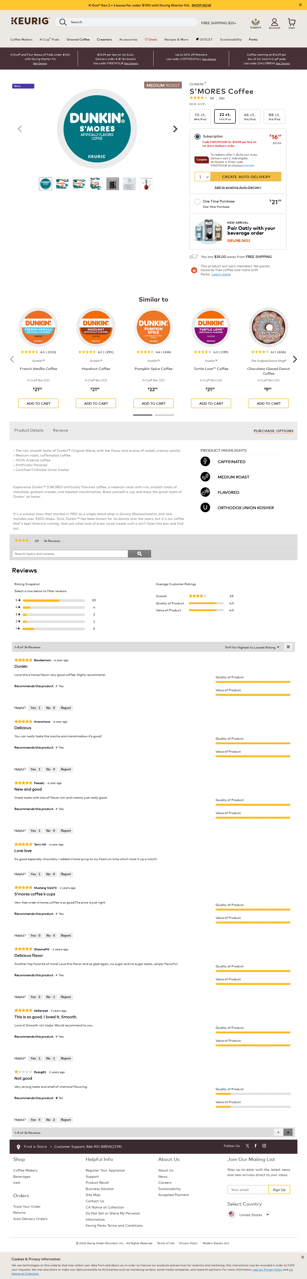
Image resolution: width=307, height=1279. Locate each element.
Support (92, 1176)
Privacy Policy (188, 1243)
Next (174, 128)
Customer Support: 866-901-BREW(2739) (88, 1146)
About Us (165, 1170)
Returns (19, 1212)
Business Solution (100, 1188)
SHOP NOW (201, 5)
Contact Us (95, 1200)
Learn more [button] (221, 274)
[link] (198, 98)
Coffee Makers (25, 1170)
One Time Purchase (219, 203)
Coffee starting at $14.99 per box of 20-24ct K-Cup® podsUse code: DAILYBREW (265, 58)
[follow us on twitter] (247, 1146)
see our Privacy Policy (267, 1269)
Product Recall (97, 1182)
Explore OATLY (238, 240)
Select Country (244, 1203)
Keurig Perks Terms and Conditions (114, 1225)
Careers (164, 1182)
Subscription (213, 136)
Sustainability (169, 1188)
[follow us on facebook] (255, 1146)
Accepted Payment (173, 1194)
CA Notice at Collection (105, 1207)
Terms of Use (165, 1243)
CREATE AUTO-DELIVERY (246, 176)
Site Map (93, 1194)
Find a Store (35, 1146)
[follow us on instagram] (264, 1146)
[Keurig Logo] (31, 20)
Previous (19, 128)
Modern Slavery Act (215, 1243)
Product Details (28, 430)
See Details (40, 63)
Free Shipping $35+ (218, 22)
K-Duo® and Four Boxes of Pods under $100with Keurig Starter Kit (40, 56)
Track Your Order (27, 1206)
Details (249, 165)
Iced (16, 1182)
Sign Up (279, 1189)
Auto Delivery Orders (30, 1218)
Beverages (21, 1176)
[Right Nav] (293, 359)
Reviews (60, 430)
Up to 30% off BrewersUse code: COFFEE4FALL (186, 56)
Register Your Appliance (105, 1170)
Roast (163, 85)
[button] (274, 22)
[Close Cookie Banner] (303, 1257)
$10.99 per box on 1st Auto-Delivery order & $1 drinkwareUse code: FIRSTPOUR (114, 58)
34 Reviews (53, 541)
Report (66, 708)
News (162, 1176)
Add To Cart (38, 403)
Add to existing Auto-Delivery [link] (238, 187)
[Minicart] (291, 22)
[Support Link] (255, 21)
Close (300, 5)
